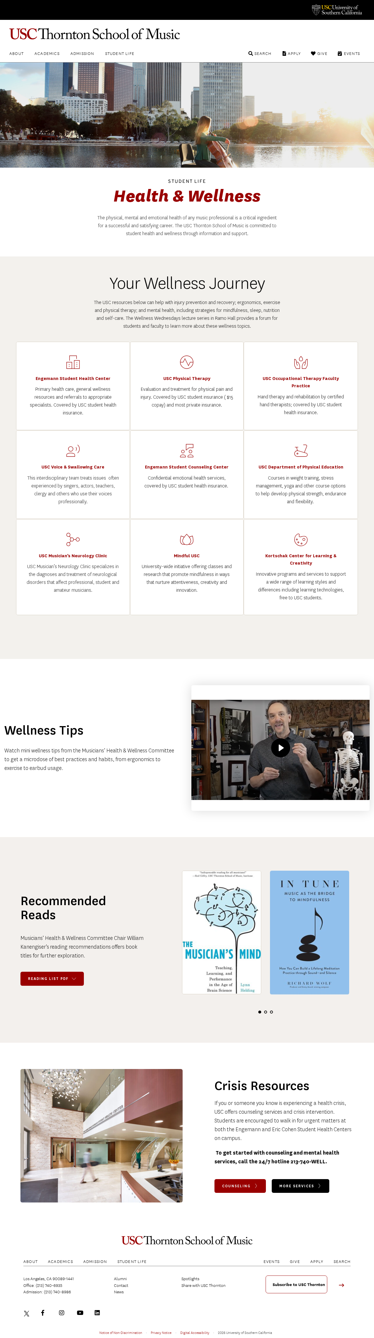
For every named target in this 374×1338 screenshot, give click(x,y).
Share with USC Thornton (203, 1285)
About (16, 53)
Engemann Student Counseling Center (186, 467)
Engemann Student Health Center (73, 378)
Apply (294, 53)
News (119, 1291)
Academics (47, 53)
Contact (121, 1285)
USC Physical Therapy (186, 378)
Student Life (119, 53)
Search (262, 53)
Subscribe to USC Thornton (299, 1284)
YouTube (81, 1313)
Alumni (120, 1278)
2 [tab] (265, 1012)
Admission (82, 53)
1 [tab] (259, 1012)
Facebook (45, 1313)
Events (352, 53)
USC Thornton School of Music (187, 34)
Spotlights (190, 1278)
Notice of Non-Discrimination (120, 1332)
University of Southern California (337, 10)
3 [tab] (271, 1012)
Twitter (27, 1313)
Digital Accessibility (194, 1332)
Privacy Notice (161, 1332)
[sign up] (343, 1287)
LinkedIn (99, 1313)
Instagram (63, 1313)
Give (322, 53)
